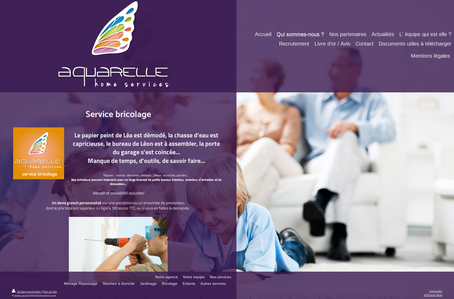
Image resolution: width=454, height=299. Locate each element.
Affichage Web (433, 295)
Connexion (435, 291)
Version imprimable (29, 291)
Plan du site (50, 291)
